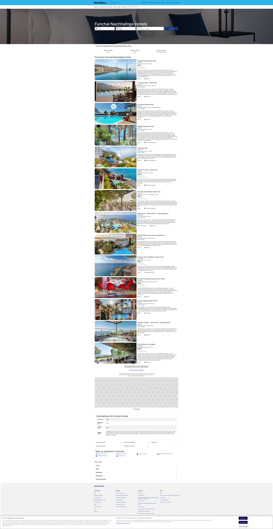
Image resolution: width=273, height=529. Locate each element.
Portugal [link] (114, 6)
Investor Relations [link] (97, 502)
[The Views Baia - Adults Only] (136, 91)
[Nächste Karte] (177, 51)
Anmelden (176, 2)
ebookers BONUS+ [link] (97, 506)
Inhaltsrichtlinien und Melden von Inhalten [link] (146, 513)
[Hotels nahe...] (164, 442)
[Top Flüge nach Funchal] (136, 446)
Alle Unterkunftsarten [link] (120, 504)
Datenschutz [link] (140, 493)
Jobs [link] (95, 493)
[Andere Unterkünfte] (109, 442)
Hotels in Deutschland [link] (120, 493)
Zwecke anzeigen (243, 526)
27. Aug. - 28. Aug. (134, 50)
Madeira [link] (119, 6)
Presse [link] (95, 504)
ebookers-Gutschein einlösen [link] (166, 502)
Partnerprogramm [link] (97, 497)
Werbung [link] (95, 511)
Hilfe (163, 2)
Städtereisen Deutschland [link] (121, 502)
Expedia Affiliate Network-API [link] (100, 499)
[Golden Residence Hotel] (136, 135)
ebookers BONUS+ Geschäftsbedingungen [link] (146, 508)
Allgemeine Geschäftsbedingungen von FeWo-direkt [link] (147, 504)
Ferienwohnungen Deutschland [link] (122, 495)
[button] (136, 465)
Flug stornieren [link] (163, 497)
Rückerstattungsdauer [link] (164, 499)
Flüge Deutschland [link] (119, 499)
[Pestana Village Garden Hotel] (136, 309)
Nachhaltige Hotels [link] (104, 6)
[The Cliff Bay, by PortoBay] (136, 353)
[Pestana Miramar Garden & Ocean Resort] (136, 244)
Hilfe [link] (161, 493)
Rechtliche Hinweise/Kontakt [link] (144, 511)
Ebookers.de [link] (96, 6)
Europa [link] (110, 6)
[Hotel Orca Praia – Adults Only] (136, 178)
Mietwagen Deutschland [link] (121, 497)
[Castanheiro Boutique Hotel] (136, 69)
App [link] (94, 508)
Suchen (171, 28)
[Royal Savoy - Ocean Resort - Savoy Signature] (136, 222)
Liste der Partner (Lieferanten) (123, 523)
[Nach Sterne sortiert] (109, 446)
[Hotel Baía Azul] (136, 156)
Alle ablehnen (243, 522)
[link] (106, 454)
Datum (99, 29)
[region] (136, 522)
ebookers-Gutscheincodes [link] (121, 506)
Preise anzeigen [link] (141, 87)
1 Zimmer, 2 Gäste (144, 29)
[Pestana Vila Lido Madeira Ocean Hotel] (136, 265)
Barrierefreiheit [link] (141, 506)
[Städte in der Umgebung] (136, 442)
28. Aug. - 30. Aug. (161, 50)
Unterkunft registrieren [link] (98, 495)
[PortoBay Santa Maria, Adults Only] (136, 200)
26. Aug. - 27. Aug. (108, 50)
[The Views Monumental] (136, 113)
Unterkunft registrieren (154, 2)
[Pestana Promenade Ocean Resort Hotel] (136, 287)
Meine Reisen (169, 2)
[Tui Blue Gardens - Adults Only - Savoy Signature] (136, 331)
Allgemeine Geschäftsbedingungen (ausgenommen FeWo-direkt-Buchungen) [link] (148, 498)
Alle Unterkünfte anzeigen (136, 370)
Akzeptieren (243, 518)
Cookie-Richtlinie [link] (141, 495)
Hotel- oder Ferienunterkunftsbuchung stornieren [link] (169, 495)
